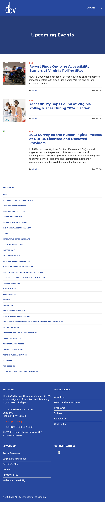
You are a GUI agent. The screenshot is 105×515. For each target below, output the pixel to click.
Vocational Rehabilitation (15, 355)
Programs (59, 407)
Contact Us (60, 418)
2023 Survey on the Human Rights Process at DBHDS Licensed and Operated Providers (65, 139)
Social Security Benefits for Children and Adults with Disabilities (33, 322)
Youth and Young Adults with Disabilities (22, 371)
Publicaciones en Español (14, 311)
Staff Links (60, 424)
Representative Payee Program (16, 316)
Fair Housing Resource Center (16, 261)
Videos (58, 413)
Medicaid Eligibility (11, 283)
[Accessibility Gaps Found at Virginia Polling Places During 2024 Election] (14, 110)
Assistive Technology (12, 217)
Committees (8, 233)
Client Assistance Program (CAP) (17, 228)
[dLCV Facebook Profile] (55, 452)
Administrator (36, 90)
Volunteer (7, 360)
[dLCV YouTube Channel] (62, 452)
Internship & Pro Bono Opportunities (19, 267)
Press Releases (11, 453)
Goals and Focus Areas (67, 402)
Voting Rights (9, 366)
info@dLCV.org (14, 421)
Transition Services (12, 338)
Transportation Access (13, 344)
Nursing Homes (9, 294)
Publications (8, 305)
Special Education (11, 327)
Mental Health (9, 289)
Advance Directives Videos (14, 206)
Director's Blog (11, 464)
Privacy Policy (10, 475)
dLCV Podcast (9, 250)
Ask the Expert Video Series (15, 222)
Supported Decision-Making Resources (20, 333)
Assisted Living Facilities (14, 211)
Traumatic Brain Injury (13, 349)
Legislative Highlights (14, 458)
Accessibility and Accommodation (18, 200)
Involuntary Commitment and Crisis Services (23, 272)
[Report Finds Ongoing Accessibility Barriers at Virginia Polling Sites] (14, 73)
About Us (59, 397)
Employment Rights (11, 255)
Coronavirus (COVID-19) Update (16, 239)
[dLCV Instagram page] (66, 452)
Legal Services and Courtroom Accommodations (24, 278)
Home (5, 195)
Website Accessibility (14, 480)
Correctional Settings (13, 244)
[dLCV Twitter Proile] (59, 452)
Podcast (6, 300)
